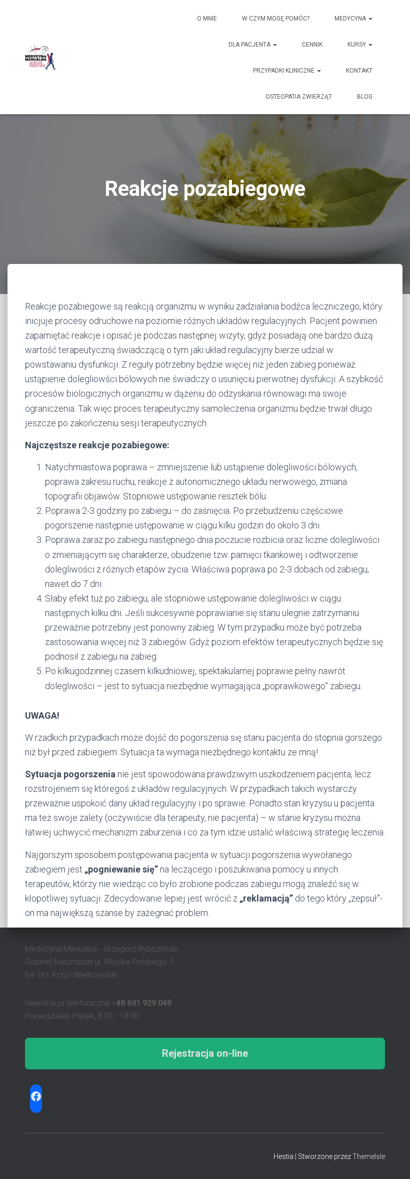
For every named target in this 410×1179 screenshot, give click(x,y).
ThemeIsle (368, 1156)
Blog (364, 96)
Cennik (312, 44)
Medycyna (351, 18)
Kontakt (359, 70)
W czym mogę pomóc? (276, 18)
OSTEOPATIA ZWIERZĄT (299, 96)
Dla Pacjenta (250, 44)
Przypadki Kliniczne (284, 70)
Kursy (358, 44)
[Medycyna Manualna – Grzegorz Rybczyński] (41, 57)
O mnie (207, 18)
